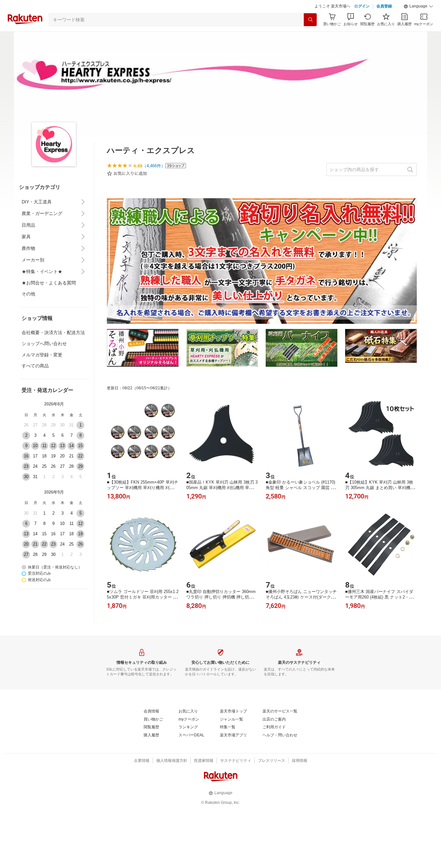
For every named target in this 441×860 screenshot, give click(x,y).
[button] (418, 6)
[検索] (310, 19)
